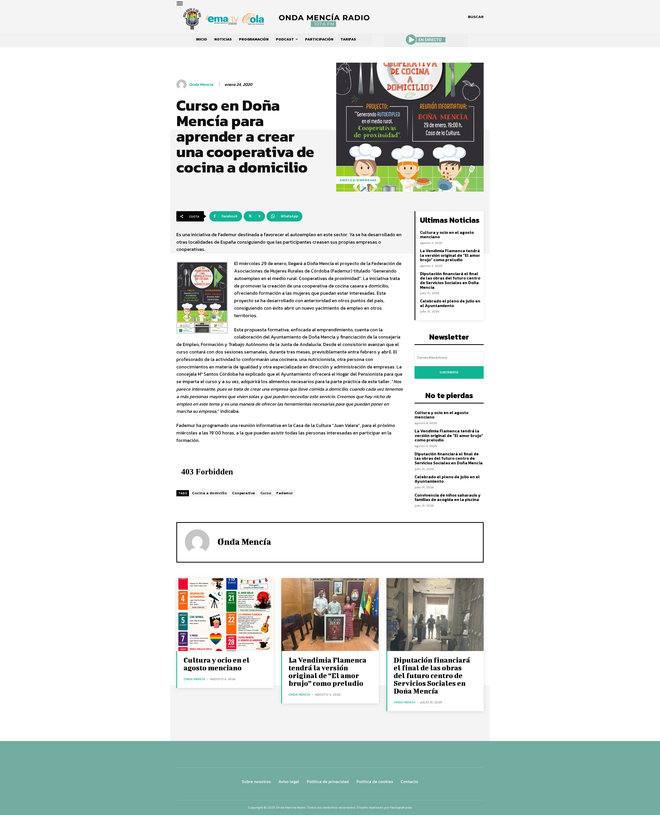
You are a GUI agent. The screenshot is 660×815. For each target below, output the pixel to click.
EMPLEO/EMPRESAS (358, 180)
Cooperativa (243, 493)
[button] (476, 16)
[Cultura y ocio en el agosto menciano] (225, 614)
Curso (265, 493)
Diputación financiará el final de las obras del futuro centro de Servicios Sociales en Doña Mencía (450, 280)
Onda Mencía (201, 84)
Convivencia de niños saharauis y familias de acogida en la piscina (448, 497)
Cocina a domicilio (209, 493)
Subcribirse (449, 372)
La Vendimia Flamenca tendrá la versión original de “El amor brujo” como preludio (450, 255)
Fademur (284, 493)
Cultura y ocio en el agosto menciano (447, 234)
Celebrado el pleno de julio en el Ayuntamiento (450, 303)
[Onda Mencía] (182, 84)
